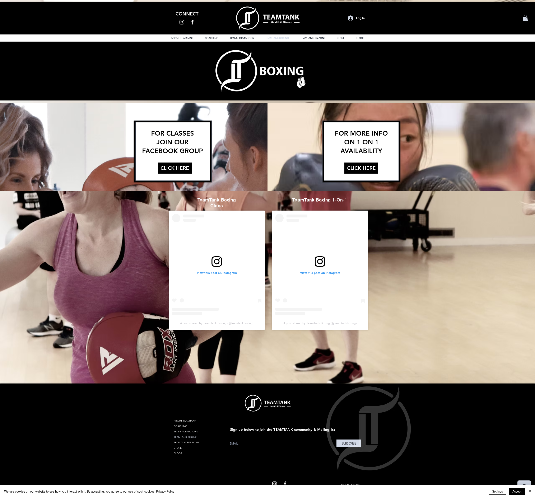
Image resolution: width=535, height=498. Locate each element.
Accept (516, 491)
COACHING (180, 426)
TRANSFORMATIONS (186, 431)
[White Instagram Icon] (182, 22)
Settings (497, 491)
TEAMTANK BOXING (185, 436)
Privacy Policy (165, 491)
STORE (178, 447)
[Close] (529, 491)
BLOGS (178, 453)
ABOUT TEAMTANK (185, 420)
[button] (525, 18)
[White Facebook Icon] (192, 22)
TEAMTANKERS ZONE (186, 442)
